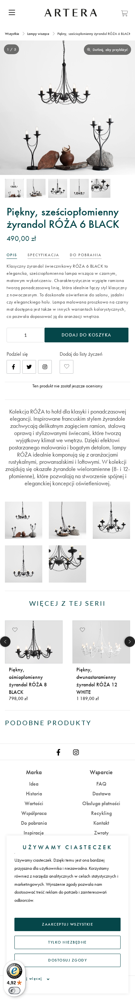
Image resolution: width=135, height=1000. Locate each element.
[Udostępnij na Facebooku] (13, 367)
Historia (34, 793)
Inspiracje (34, 832)
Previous (5, 641)
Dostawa (101, 793)
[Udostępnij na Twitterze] (29, 367)
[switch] (14, 990)
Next (130, 641)
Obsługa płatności (101, 803)
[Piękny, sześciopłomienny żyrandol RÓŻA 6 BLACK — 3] (57, 188)
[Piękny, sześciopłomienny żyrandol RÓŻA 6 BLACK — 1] (14, 188)
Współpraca (34, 813)
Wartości (34, 803)
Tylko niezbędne (67, 942)
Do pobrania (34, 823)
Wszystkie (12, 33)
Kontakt (101, 823)
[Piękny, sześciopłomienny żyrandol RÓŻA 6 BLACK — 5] (100, 188)
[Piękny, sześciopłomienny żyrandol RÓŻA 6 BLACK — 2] (36, 188)
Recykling (101, 813)
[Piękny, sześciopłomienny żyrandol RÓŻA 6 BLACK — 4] (79, 188)
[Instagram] (45, 367)
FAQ (101, 783)
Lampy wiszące (38, 33)
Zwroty (101, 832)
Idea (33, 783)
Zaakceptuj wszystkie (67, 924)
